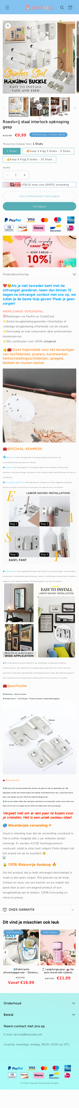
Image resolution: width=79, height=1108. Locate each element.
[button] (7, 8)
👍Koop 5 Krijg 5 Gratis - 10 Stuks (29, 159)
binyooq (33, 1083)
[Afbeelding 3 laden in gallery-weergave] (60, 106)
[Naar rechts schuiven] (75, 108)
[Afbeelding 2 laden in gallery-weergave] (39, 106)
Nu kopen (39, 206)
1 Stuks (12, 151)
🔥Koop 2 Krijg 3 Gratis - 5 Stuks (48, 151)
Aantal (6, 167)
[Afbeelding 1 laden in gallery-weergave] (18, 106)
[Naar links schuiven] (4, 108)
